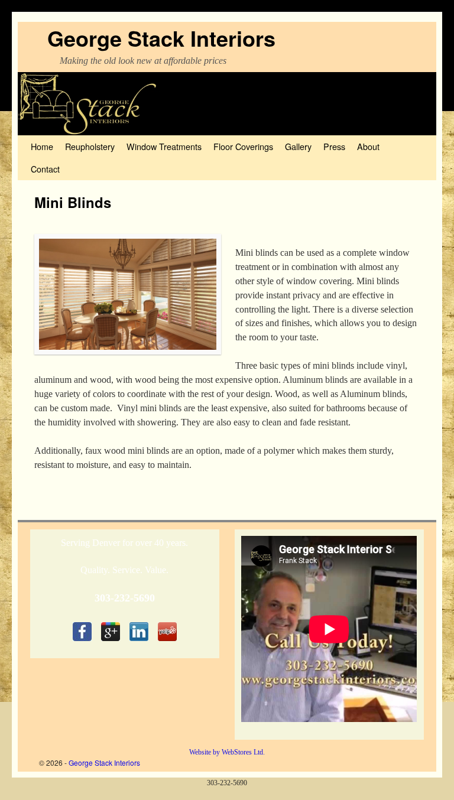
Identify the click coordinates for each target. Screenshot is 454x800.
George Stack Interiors (161, 37)
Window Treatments (164, 146)
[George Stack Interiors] (227, 103)
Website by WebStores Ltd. (227, 752)
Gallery (298, 146)
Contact (45, 168)
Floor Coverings (243, 146)
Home (42, 146)
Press (334, 146)
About (368, 146)
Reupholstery (90, 146)
